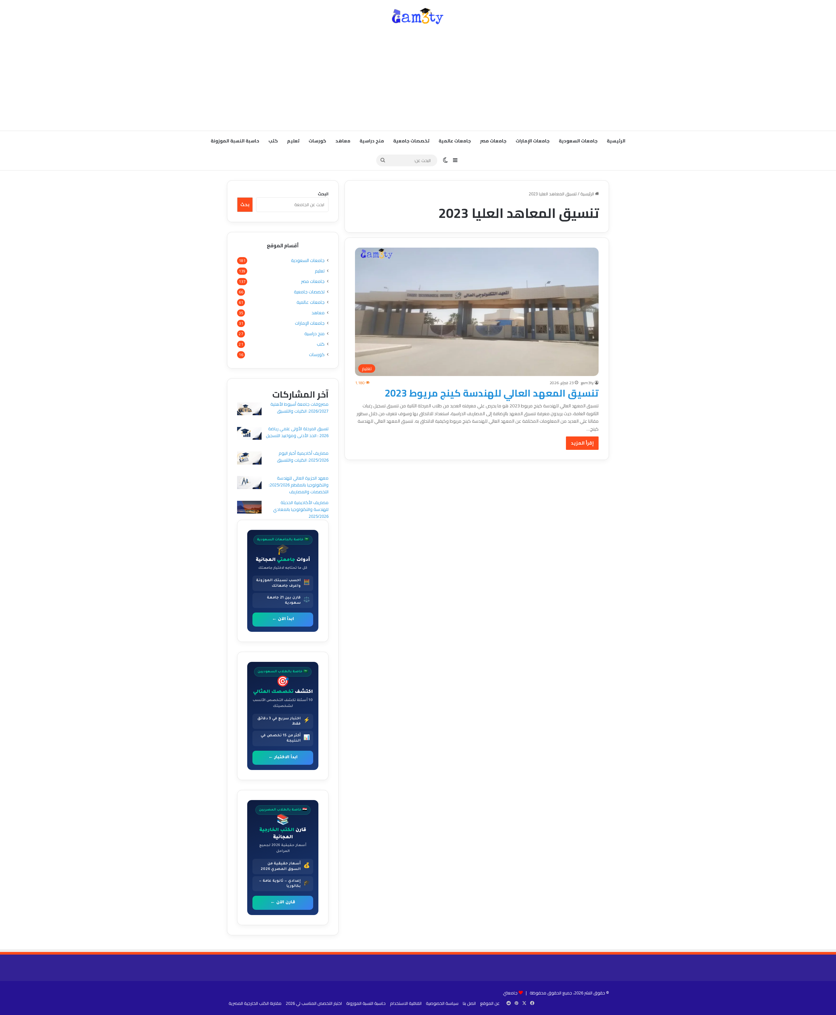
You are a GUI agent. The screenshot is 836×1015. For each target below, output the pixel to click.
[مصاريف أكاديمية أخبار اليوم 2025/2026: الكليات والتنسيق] (249, 458)
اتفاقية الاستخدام (406, 1003)
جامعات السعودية (578, 141)
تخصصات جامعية (411, 141)
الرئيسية (616, 141)
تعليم (293, 141)
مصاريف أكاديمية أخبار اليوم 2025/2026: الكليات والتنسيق (303, 456)
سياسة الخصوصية (442, 1003)
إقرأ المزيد (582, 443)
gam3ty (587, 382)
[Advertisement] (418, 78)
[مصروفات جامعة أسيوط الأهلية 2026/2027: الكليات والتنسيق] (249, 409)
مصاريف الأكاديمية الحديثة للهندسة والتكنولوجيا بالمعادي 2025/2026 (301, 509)
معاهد (342, 141)
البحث (323, 194)
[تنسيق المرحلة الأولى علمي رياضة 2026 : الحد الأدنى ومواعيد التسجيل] (249, 434)
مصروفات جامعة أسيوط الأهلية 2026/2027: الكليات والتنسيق (299, 407)
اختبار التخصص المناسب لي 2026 (314, 1003)
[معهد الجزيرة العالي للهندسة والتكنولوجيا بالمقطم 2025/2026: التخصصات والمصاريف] (249, 483)
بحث (244, 204)
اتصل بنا (469, 1003)
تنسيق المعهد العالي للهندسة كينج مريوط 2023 (492, 393)
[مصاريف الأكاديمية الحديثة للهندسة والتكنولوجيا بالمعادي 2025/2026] (249, 508)
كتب (273, 141)
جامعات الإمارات (533, 141)
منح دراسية (372, 141)
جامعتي (510, 993)
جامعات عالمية (455, 141)
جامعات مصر (493, 141)
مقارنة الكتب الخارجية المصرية (255, 1003)
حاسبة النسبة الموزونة (235, 141)
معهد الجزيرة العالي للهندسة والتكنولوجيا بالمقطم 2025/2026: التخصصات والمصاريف (299, 485)
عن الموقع (490, 1003)
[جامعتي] (418, 16)
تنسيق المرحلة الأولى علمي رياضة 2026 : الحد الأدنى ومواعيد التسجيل (297, 432)
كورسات (317, 141)
